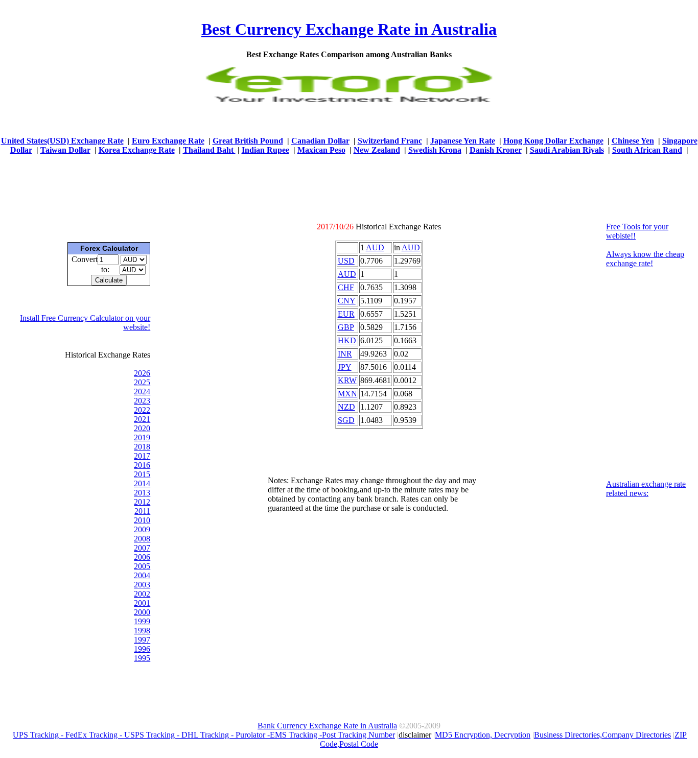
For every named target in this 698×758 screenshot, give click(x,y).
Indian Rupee (265, 150)
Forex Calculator (109, 248)
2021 (142, 419)
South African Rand (647, 150)
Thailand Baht (209, 150)
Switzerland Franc (390, 140)
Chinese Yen (633, 140)
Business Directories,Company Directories (602, 734)
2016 (142, 465)
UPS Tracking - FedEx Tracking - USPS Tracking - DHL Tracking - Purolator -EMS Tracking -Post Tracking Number (204, 734)
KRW (347, 380)
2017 (142, 456)
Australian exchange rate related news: (646, 489)
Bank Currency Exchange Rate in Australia (327, 725)
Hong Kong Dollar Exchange (553, 140)
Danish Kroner (496, 150)
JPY (345, 367)
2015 (142, 474)
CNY (347, 300)
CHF (346, 287)
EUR (346, 314)
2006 (142, 557)
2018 (142, 446)
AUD (375, 247)
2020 (142, 428)
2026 (142, 373)
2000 (142, 612)
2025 (142, 382)
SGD (346, 420)
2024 (142, 391)
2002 (142, 593)
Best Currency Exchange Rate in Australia (349, 29)
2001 (142, 603)
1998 (142, 630)
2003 (142, 584)
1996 (142, 649)
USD (346, 260)
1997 (142, 639)
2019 (142, 437)
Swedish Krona (434, 150)
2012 (142, 502)
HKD (347, 340)
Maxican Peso (321, 150)
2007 (142, 547)
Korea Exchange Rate (137, 150)
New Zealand (377, 150)
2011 (142, 511)
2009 (142, 529)
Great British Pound (248, 140)
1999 (142, 621)
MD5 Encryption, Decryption (482, 734)
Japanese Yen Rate (462, 140)
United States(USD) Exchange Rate (62, 140)
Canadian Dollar (320, 140)
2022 (142, 410)
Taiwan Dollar (65, 150)
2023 (142, 400)
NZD (346, 406)
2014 (142, 483)
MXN (347, 393)
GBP (346, 327)
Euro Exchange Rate (168, 140)
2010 (142, 520)
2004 (142, 575)
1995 (142, 658)
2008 (142, 538)
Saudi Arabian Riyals (567, 150)
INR (345, 353)
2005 (142, 566)
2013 (142, 492)
